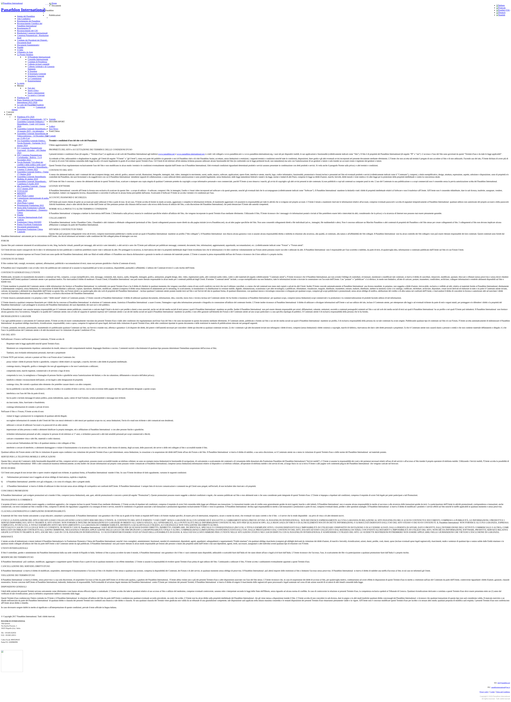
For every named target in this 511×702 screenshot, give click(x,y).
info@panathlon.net (504, 683)
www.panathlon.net (166, 154)
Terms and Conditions (503, 692)
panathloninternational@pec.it (500, 687)
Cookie (492, 692)
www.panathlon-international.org (191, 154)
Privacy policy (484, 692)
